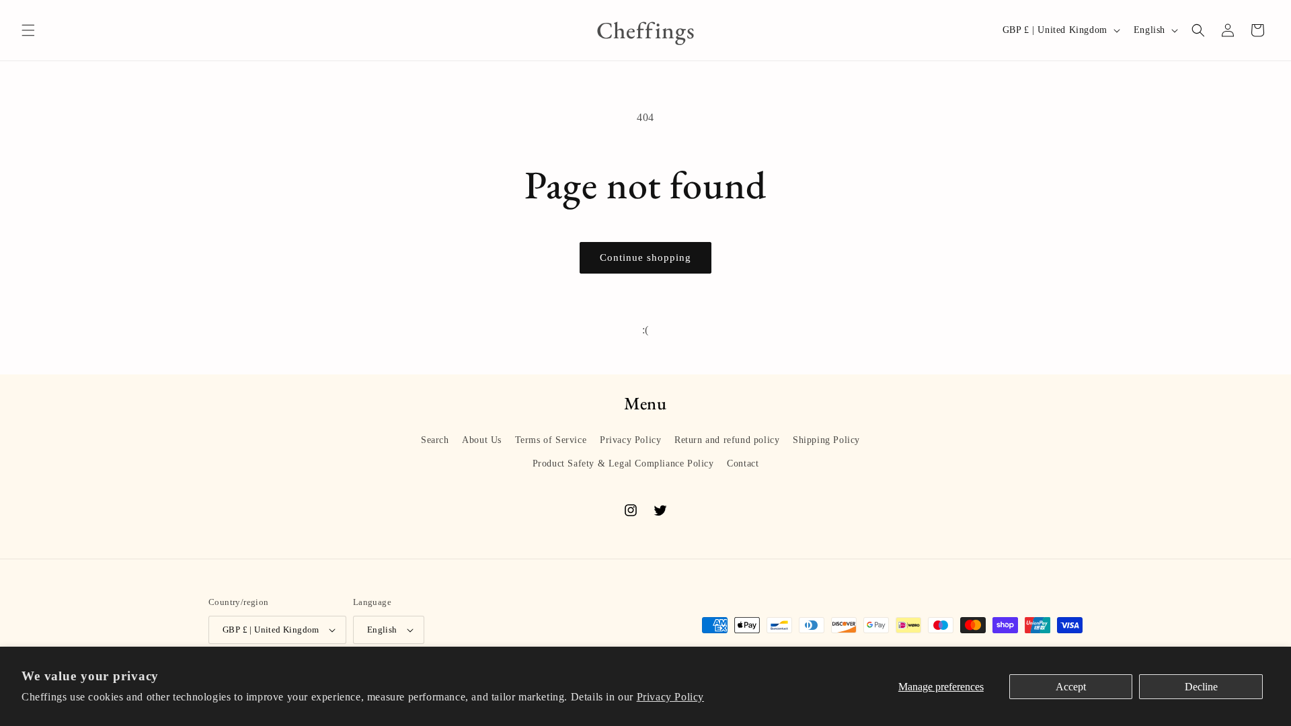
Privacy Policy (670, 696)
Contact (742, 463)
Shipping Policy (826, 440)
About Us (482, 440)
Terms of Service (551, 440)
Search (435, 440)
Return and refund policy (726, 440)
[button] (28, 30)
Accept (1071, 686)
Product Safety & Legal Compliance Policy (623, 463)
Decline (1201, 686)
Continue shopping (645, 257)
